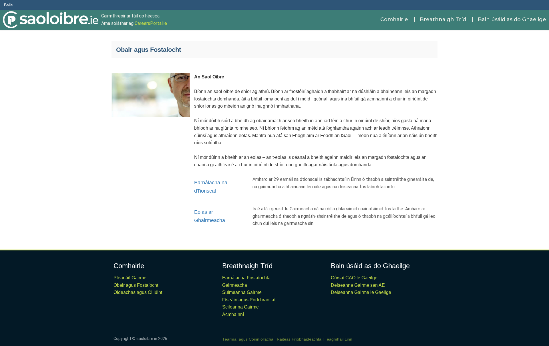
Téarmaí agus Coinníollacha (247, 339)
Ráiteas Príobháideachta (299, 339)
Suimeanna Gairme (242, 292)
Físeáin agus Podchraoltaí (248, 299)
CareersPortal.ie (151, 23)
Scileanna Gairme (240, 307)
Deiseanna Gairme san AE (358, 285)
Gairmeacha (234, 285)
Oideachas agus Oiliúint (138, 292)
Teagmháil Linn (338, 339)
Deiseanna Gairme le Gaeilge (361, 292)
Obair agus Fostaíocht (136, 285)
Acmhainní (233, 314)
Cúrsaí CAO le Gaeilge (354, 277)
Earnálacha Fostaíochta (246, 277)
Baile (8, 5)
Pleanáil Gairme (130, 277)
